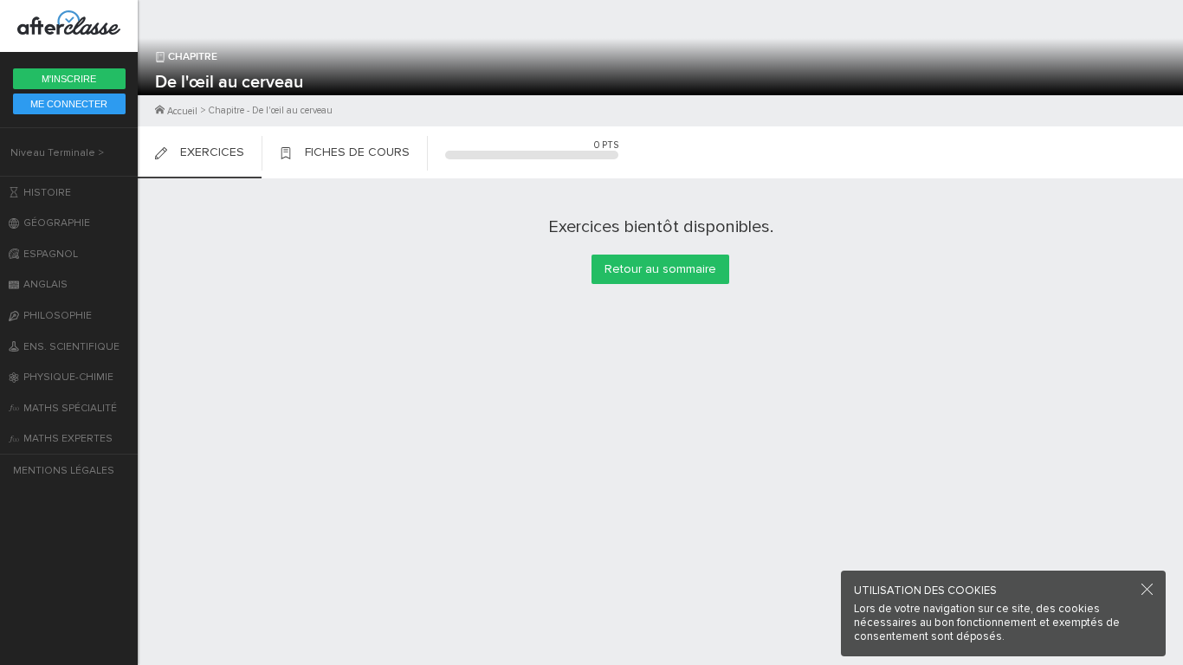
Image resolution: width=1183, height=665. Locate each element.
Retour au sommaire (660, 268)
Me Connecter (68, 104)
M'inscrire (69, 79)
